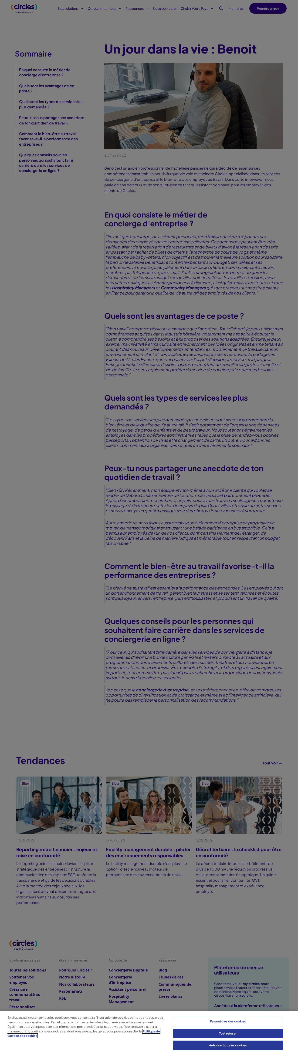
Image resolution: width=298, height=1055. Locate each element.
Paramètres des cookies (228, 1021)
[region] (149, 1033)
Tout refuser (228, 1033)
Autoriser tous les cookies (228, 1045)
